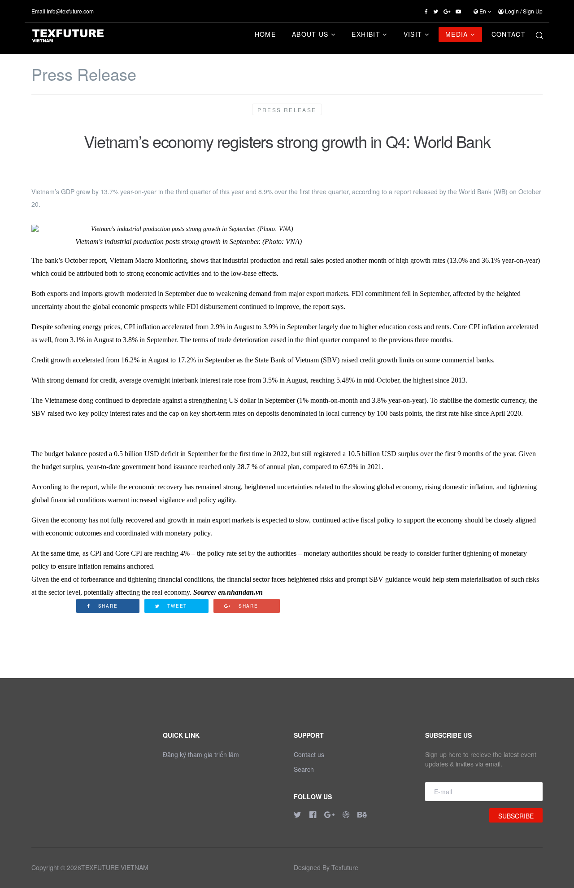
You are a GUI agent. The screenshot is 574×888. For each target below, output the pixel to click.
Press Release (286, 109)
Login (512, 11)
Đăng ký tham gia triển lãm (201, 754)
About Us (310, 34)
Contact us (309, 754)
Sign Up (533, 11)
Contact (508, 34)
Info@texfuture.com (70, 11)
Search (304, 769)
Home (265, 34)
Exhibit (366, 34)
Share (107, 606)
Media (456, 34)
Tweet (176, 606)
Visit (413, 34)
